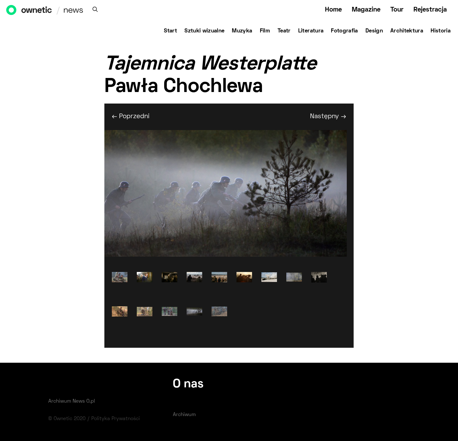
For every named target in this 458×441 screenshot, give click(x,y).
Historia (441, 31)
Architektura (406, 31)
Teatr (284, 31)
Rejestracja (430, 10)
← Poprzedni (131, 116)
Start (170, 31)
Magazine (366, 10)
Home (333, 10)
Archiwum (184, 415)
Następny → (328, 116)
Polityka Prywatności (115, 419)
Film (265, 31)
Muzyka (242, 31)
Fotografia (344, 31)
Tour (396, 10)
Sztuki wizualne (204, 31)
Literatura (311, 31)
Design (374, 31)
